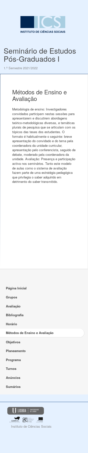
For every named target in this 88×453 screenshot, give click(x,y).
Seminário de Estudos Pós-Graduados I (40, 54)
